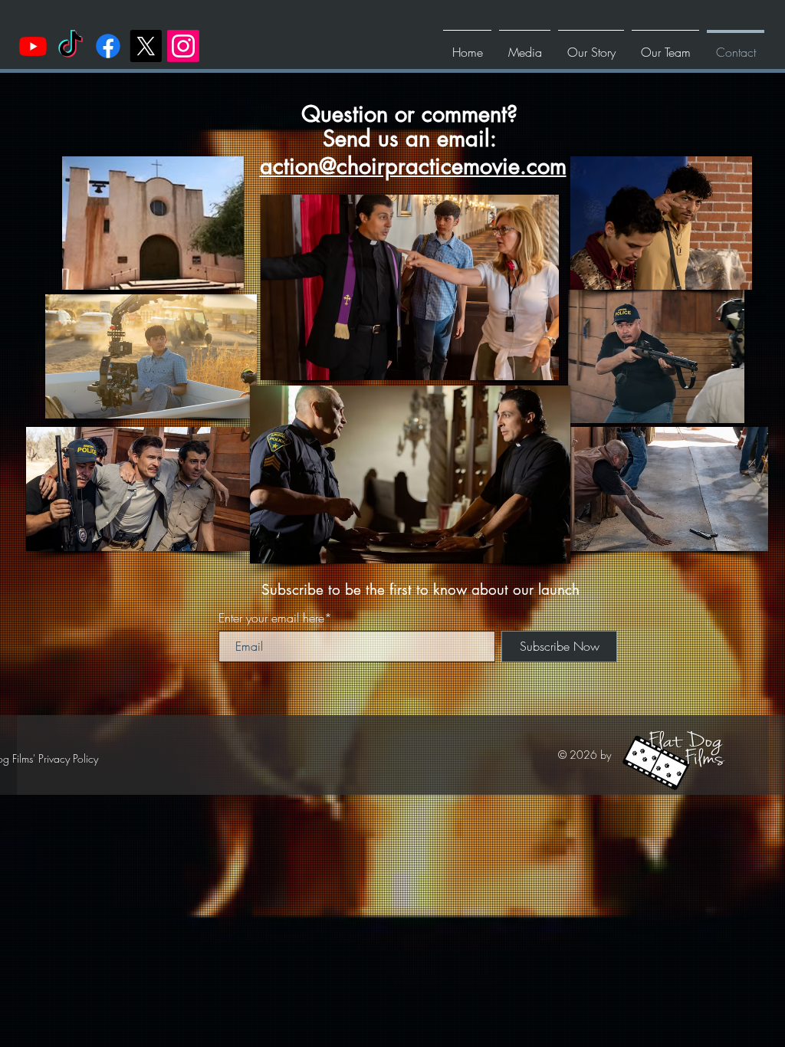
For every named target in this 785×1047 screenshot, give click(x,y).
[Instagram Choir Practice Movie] (183, 46)
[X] (146, 46)
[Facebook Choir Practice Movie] (108, 46)
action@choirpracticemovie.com (413, 166)
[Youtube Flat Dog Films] (33, 46)
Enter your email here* (275, 618)
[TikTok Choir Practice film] (70, 46)
